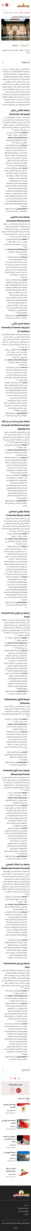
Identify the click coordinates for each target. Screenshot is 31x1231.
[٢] (13, 130)
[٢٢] (27, 716)
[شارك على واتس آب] (19, 1078)
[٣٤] (14, 993)
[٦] (10, 236)
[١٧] (6, 574)
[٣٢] (23, 988)
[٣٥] (22, 1054)
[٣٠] (17, 901)
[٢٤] (23, 790)
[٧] (9, 236)
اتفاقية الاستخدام (23, 1211)
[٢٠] (7, 670)
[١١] (16, 380)
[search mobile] (6, 5)
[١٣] (7, 442)
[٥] (20, 206)
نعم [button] (18, 1090)
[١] (2, 104)
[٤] (11, 142)
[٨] (20, 277)
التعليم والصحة (24, 45)
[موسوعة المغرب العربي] (23, 5)
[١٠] (18, 347)
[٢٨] (29, 876)
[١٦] (9, 531)
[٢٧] (17, 853)
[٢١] (29, 716)
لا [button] (12, 1090)
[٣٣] (21, 988)
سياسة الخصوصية (23, 1208)
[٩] (19, 347)
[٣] (12, 130)
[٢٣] (26, 749)
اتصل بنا (26, 1214)
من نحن (26, 1205)
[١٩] (15, 635)
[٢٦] (8, 795)
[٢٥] (22, 790)
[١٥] (11, 531)
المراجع (26, 1070)
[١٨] (17, 635)
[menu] (3, 5)
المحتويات (25, 62)
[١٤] (16, 498)
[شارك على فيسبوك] (10, 1078)
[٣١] (7, 957)
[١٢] (9, 442)
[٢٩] (24, 894)
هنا (7, 211)
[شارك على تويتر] (15, 1078)
